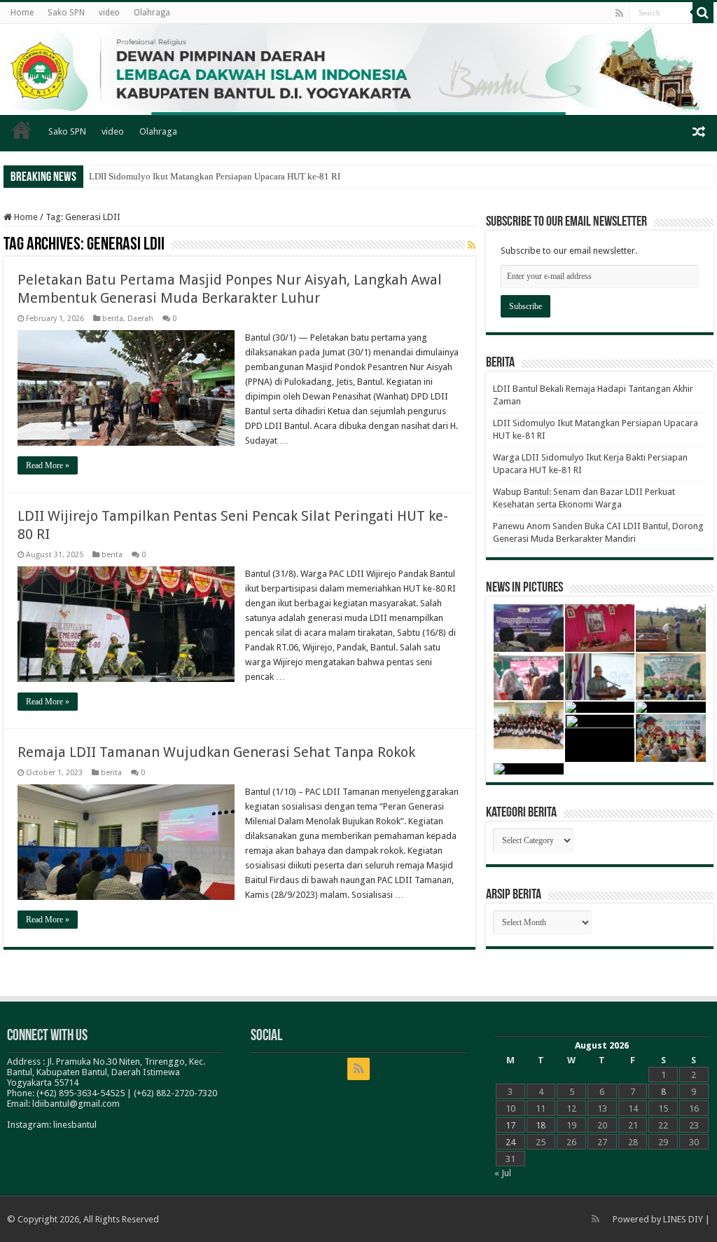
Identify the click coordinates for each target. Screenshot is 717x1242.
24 (510, 1142)
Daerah (140, 318)
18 (540, 1125)
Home (22, 13)
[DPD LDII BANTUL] (358, 69)
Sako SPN (66, 13)
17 (510, 1125)
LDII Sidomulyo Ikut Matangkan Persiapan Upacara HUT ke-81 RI (214, 176)
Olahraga (152, 13)
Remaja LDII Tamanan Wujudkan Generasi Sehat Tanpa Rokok (216, 752)
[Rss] (619, 13)
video (109, 13)
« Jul (502, 1173)
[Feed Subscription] (471, 245)
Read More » (47, 465)
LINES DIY (683, 1219)
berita (112, 318)
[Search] (702, 12)
